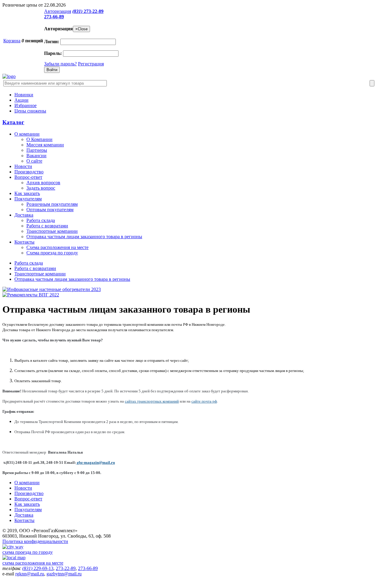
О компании (27, 133)
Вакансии (36, 155)
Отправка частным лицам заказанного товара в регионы (84, 236)
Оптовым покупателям (50, 209)
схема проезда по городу (27, 552)
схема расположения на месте (32, 563)
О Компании (39, 139)
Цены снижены (30, 110)
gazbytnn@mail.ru (64, 573)
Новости (23, 166)
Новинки (23, 94)
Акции (21, 100)
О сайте (34, 161)
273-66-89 (54, 16)
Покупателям (28, 198)
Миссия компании (45, 144)
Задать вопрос (40, 187)
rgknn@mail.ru (29, 573)
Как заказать (27, 193)
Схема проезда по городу (52, 252)
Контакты (24, 241)
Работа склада (40, 220)
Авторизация (57, 11)
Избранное (25, 105)
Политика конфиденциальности (35, 541)
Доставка (23, 215)
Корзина (11, 40)
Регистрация (91, 63)
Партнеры (36, 150)
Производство (29, 171)
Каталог (13, 122)
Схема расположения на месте (57, 247)
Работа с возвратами (47, 225)
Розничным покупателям (52, 204)
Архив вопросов (43, 182)
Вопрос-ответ (28, 177)
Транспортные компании (52, 231)
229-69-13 (37, 568)
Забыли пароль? (60, 63)
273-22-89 (88, 11)
